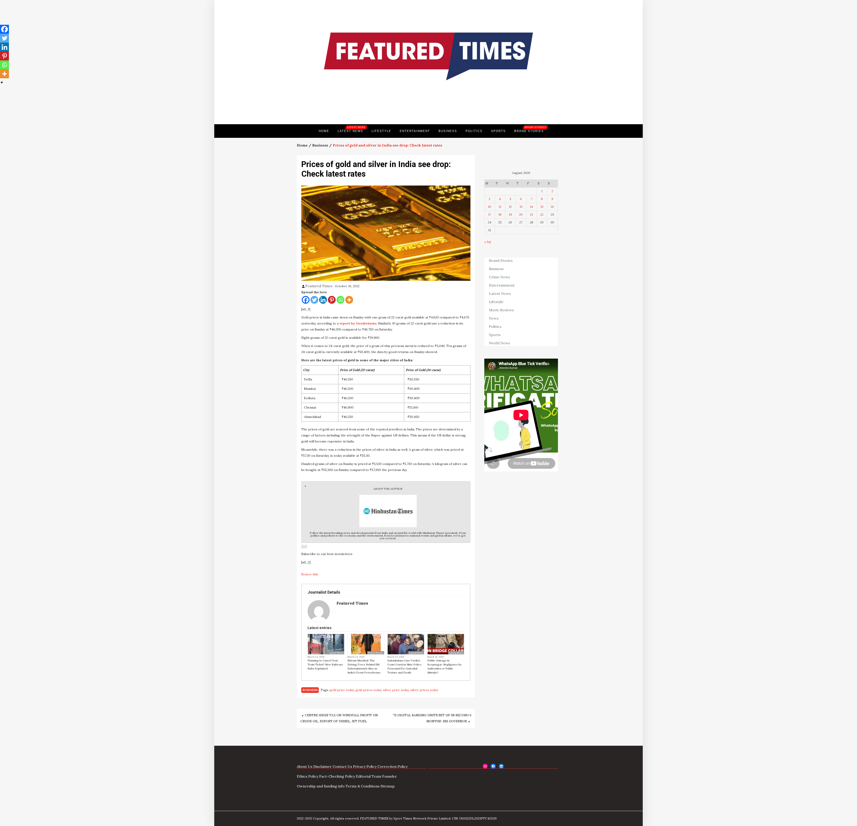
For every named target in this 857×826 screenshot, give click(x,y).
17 (489, 215)
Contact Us (342, 766)
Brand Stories (530, 129)
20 (521, 215)
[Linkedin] (323, 300)
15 (541, 207)
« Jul (487, 242)
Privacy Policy (364, 766)
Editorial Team (368, 776)
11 (500, 207)
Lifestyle (381, 131)
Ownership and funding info (321, 786)
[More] (349, 300)
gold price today (342, 690)
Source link (309, 574)
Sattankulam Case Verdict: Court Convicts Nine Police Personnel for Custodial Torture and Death (404, 666)
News (494, 318)
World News (499, 343)
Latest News (351, 129)
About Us (304, 766)
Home (324, 131)
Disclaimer (322, 766)
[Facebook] (306, 300)
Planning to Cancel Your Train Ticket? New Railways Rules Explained (325, 664)
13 (521, 207)
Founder (389, 776)
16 (552, 207)
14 (531, 207)
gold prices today (368, 690)
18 (499, 215)
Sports (498, 131)
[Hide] (2, 82)
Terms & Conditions (362, 786)
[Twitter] (314, 300)
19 (510, 215)
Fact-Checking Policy (337, 776)
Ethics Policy (307, 776)
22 (541, 215)
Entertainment (415, 131)
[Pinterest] (332, 300)
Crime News (499, 277)
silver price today (396, 690)
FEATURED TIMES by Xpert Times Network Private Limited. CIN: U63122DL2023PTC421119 (428, 818)
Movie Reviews (501, 310)
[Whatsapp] (340, 300)
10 (489, 207)
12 (510, 207)
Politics (474, 131)
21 (531, 215)
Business (448, 131)
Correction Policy (392, 766)
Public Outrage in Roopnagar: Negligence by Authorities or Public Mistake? (444, 666)
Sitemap (388, 786)
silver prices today (424, 690)
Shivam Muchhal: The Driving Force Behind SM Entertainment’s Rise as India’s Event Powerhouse (364, 666)
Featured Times (428, 109)
